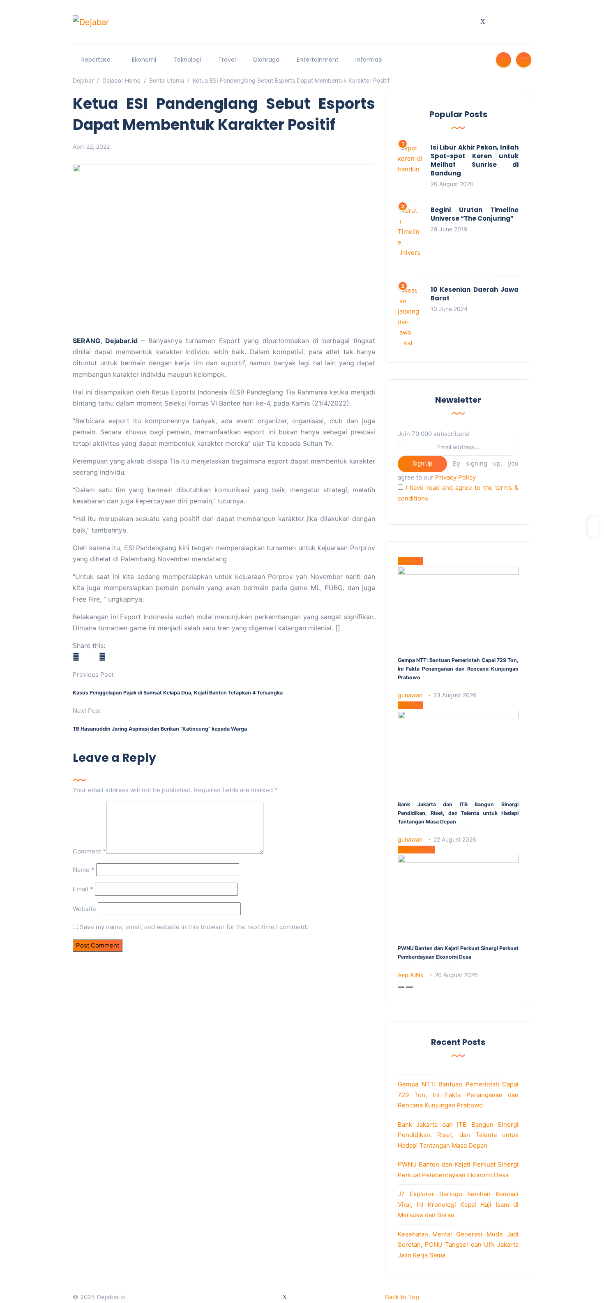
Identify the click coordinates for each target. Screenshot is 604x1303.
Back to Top (402, 1297)
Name (84, 870)
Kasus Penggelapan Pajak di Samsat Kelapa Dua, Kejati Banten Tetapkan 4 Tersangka (178, 693)
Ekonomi (144, 59)
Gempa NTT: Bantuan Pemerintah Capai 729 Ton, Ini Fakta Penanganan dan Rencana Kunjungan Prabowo (458, 668)
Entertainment (318, 59)
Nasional (410, 561)
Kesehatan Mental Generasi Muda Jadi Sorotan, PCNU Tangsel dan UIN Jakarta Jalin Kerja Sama (458, 1244)
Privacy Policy (455, 477)
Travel (227, 59)
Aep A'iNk (411, 974)
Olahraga (266, 59)
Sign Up (422, 463)
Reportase (96, 59)
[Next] (409, 987)
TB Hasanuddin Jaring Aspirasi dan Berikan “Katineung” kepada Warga (160, 729)
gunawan (410, 695)
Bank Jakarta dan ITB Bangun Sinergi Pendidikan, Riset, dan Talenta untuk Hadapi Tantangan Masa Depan (458, 813)
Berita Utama (416, 849)
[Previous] (401, 987)
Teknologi (187, 59)
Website (84, 909)
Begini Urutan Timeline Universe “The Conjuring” (475, 214)
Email (83, 889)
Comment (89, 851)
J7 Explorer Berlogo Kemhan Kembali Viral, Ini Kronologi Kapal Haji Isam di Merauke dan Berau (458, 1204)
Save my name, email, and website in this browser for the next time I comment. (194, 927)
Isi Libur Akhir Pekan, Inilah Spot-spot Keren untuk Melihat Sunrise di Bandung (475, 160)
